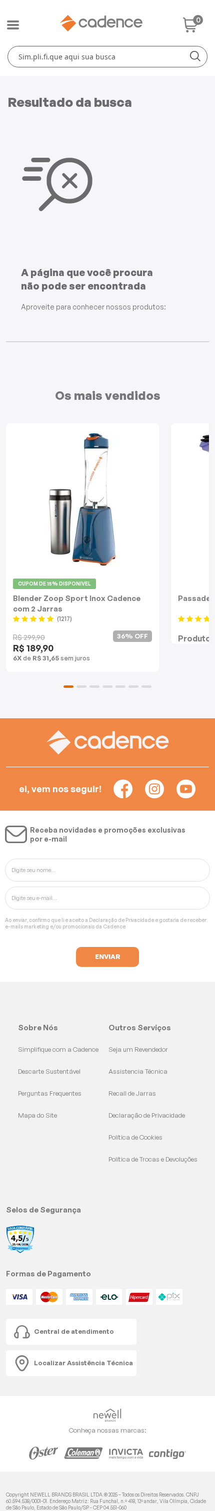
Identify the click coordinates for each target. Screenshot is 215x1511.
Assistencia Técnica (138, 1071)
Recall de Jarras (132, 1093)
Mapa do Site (37, 1115)
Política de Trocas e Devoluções (153, 1159)
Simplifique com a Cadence (58, 1049)
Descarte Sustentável (49, 1071)
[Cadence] (101, 23)
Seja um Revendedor (138, 1049)
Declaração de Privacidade (121, 920)
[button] (69, 686)
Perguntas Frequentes (50, 1093)
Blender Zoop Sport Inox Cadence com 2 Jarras (76, 603)
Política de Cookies (135, 1137)
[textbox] (108, 56)
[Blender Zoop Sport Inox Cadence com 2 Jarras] (82, 499)
